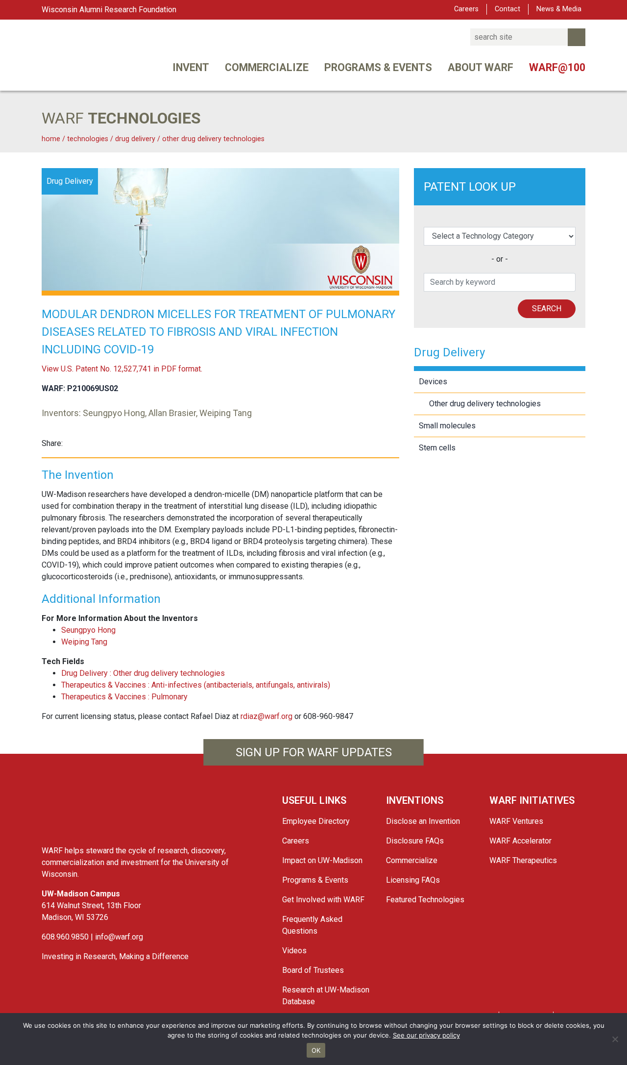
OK (316, 1050)
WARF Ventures (516, 821)
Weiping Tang (84, 641)
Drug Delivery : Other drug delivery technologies (143, 673)
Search (546, 308)
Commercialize (267, 67)
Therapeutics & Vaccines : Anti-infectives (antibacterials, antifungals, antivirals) (195, 685)
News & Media (558, 9)
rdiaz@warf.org (266, 716)
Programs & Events (378, 67)
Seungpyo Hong (88, 630)
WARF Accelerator (520, 840)
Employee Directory (316, 821)
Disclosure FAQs (415, 840)
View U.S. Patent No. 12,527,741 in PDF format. (122, 368)
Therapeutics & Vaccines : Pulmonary (124, 696)
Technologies (87, 139)
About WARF (480, 67)
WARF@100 (557, 67)
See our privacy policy (426, 1035)
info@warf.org (119, 936)
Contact (507, 9)
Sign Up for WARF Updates (314, 752)
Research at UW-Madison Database (325, 995)
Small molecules (447, 425)
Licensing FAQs (413, 880)
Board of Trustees (313, 970)
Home (51, 139)
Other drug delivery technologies (213, 139)
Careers (466, 9)
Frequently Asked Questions (312, 925)
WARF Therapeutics (523, 860)
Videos (294, 950)
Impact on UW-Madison (322, 860)
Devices (433, 381)
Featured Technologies (425, 899)
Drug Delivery (136, 139)
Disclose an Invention (423, 821)
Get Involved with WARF (323, 899)
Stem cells (437, 447)
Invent (190, 67)
